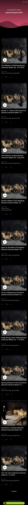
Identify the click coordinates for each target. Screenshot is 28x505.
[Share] (11, 77)
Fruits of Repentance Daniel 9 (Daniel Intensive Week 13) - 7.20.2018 (12, 293)
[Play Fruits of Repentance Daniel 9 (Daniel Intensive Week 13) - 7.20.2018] (5, 287)
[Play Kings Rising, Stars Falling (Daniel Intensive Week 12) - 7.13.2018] (5, 332)
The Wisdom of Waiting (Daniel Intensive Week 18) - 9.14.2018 (13, 66)
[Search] (24, 2)
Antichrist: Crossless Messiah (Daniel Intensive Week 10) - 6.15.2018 (12, 429)
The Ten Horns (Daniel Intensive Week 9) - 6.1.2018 (13, 474)
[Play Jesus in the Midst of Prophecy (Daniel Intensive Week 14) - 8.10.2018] (5, 242)
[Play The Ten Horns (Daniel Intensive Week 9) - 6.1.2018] (5, 467)
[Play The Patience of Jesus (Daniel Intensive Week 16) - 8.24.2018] (5, 150)
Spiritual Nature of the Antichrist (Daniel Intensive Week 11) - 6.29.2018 (13, 384)
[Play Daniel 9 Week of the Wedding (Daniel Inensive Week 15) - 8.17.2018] (5, 195)
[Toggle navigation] (26, 2)
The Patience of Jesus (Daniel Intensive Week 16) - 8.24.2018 (12, 156)
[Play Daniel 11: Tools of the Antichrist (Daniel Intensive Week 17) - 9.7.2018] (5, 105)
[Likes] (2, 77)
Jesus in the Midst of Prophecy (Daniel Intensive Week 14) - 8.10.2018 (12, 248)
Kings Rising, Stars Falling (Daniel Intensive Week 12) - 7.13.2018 (13, 339)
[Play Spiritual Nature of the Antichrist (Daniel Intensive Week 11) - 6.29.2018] (5, 377)
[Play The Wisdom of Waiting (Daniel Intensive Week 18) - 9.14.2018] (5, 60)
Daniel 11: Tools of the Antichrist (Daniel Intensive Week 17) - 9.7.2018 (13, 111)
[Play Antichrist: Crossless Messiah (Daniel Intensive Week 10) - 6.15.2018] (5, 422)
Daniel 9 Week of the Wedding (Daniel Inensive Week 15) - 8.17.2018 (12, 202)
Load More (14, 491)
